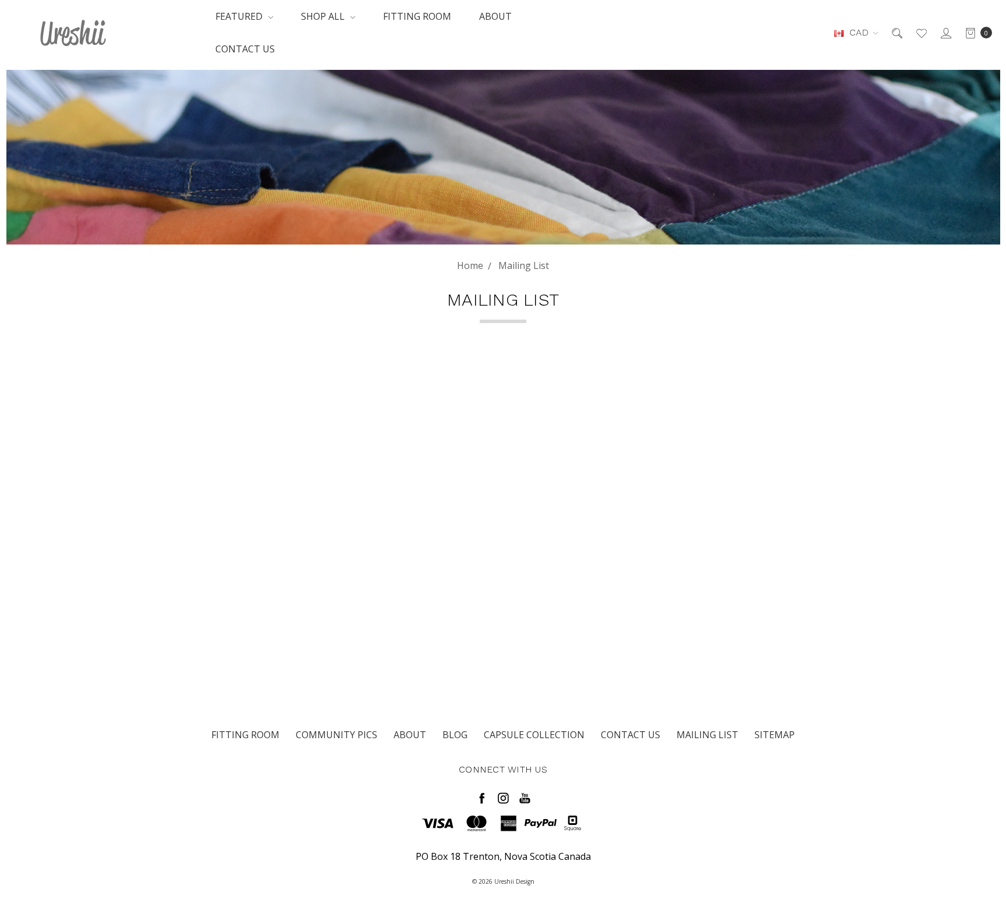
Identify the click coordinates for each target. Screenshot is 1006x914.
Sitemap (774, 734)
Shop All (324, 16)
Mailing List (707, 734)
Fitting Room (417, 16)
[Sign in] (945, 32)
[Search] (896, 32)
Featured (240, 16)
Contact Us (245, 48)
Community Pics (336, 734)
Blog (454, 734)
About (495, 16)
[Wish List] (920, 32)
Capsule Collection (534, 734)
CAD (859, 32)
